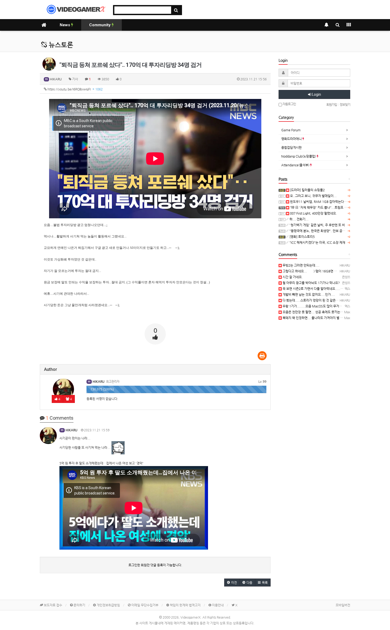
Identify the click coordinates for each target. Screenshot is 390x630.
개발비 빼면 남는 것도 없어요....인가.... (308, 294)
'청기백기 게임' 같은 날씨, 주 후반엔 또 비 (317, 225)
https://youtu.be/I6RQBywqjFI (75, 89)
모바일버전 (343, 605)
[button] (232, 582)
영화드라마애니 (291, 139)
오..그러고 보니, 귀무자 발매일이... (313, 196)
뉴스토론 (60, 45)
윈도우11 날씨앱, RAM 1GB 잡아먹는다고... (319, 201)
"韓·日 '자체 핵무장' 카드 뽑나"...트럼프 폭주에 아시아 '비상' (330, 207)
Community (100, 25)
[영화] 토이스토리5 (302, 236)
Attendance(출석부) (295, 165)
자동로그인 (289, 104)
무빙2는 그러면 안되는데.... (300, 265)
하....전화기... (299, 219)
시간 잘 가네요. (292, 277)
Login (316, 94)
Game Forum (291, 130)
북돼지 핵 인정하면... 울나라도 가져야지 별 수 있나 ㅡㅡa (320, 318)
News (65, 25)
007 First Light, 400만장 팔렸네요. (313, 213)
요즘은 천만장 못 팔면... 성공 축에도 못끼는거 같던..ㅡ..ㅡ (321, 312)
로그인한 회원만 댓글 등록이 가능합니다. (155, 565)
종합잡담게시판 (291, 147)
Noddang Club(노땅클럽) (299, 156)
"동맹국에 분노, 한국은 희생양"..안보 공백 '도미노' (323, 231)
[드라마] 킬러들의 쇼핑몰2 (307, 190)
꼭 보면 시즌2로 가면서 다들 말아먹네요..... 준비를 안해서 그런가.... (327, 288)
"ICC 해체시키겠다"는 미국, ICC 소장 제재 (317, 242)
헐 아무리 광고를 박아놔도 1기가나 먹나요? (311, 283)
